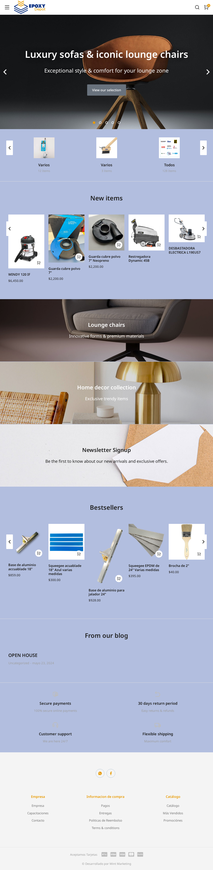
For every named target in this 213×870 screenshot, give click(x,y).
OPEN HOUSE (22, 655)
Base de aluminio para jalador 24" (106, 592)
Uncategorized (18, 663)
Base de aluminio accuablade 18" (22, 567)
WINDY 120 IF (19, 274)
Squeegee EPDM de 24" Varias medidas (144, 567)
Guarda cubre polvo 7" (64, 270)
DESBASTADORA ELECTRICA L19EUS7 (185, 250)
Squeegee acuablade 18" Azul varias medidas (64, 569)
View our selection (106, 90)
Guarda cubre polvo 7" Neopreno (104, 258)
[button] (94, 122)
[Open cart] (206, 7)
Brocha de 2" (179, 565)
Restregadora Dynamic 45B (139, 258)
